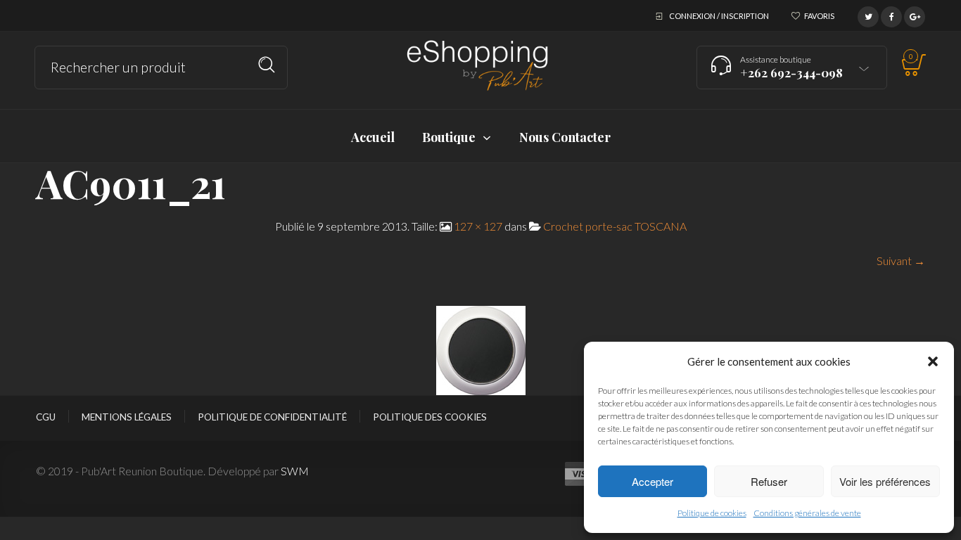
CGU (46, 417)
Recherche (267, 65)
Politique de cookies (711, 513)
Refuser (769, 481)
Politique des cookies (430, 417)
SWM (295, 470)
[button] (933, 361)
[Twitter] (868, 14)
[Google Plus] (914, 14)
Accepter (652, 481)
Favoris (819, 15)
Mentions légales (127, 417)
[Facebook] (891, 14)
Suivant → (901, 260)
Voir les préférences (885, 481)
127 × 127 (478, 226)
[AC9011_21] (481, 349)
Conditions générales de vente (807, 513)
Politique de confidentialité (272, 417)
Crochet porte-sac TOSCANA (615, 226)
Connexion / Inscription (719, 15)
